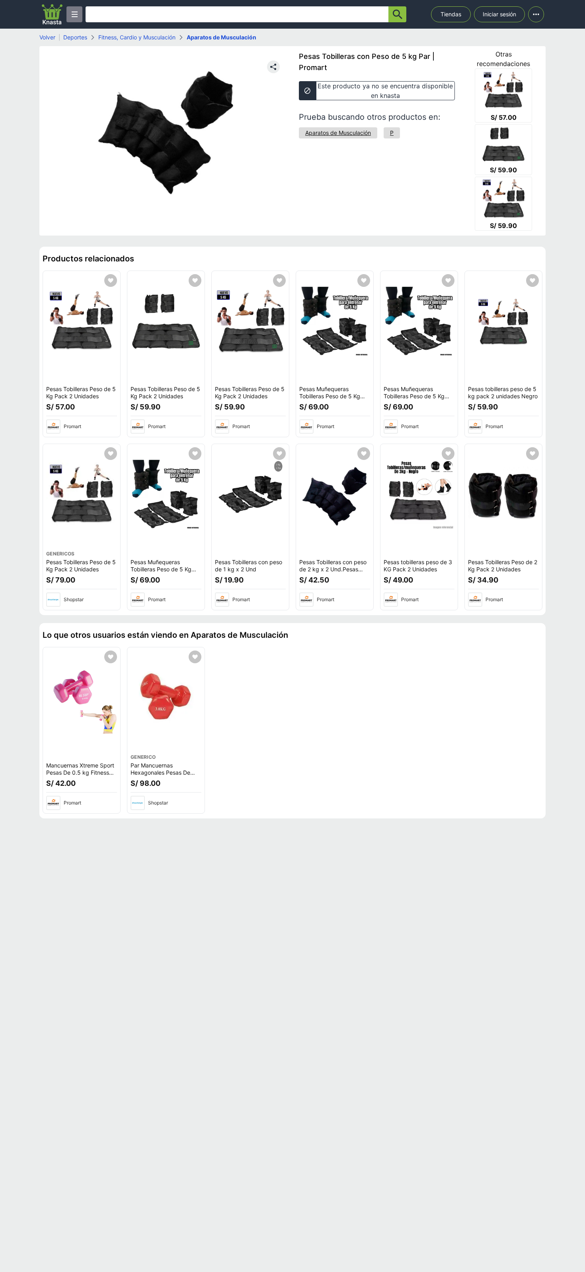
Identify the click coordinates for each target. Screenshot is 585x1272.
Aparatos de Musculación (221, 37)
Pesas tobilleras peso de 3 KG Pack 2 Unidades (418, 566)
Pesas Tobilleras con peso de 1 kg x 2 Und (248, 566)
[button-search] (397, 14)
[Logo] (52, 14)
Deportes (75, 37)
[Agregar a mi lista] (110, 280)
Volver (47, 37)
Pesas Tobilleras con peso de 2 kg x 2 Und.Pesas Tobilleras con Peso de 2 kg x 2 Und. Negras (333, 572)
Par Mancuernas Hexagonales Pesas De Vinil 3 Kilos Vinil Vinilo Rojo (165, 772)
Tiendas (451, 14)
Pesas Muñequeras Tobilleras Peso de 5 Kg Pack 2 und (329, 396)
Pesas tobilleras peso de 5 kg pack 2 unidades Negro (503, 392)
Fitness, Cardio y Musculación (137, 37)
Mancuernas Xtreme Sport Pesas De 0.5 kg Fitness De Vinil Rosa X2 (80, 772)
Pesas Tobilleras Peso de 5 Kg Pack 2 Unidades (81, 392)
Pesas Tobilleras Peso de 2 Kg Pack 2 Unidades (502, 566)
